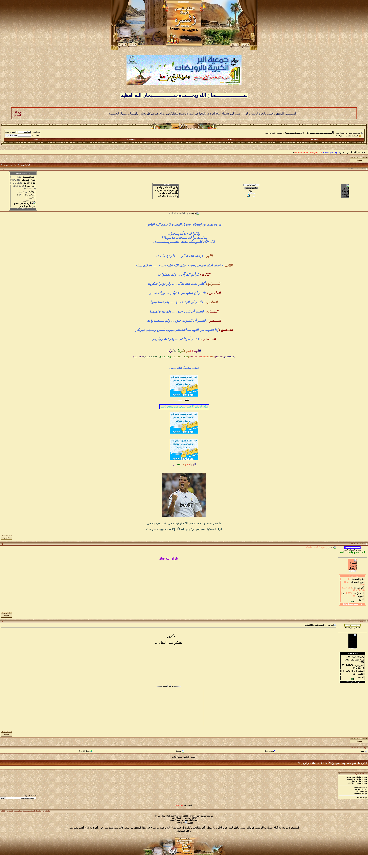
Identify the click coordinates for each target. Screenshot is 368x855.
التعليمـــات (314, 139)
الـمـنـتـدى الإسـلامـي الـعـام (273, 133)
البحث (36, 139)
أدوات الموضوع (25, 165)
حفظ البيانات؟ (10, 132)
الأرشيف (10, 811)
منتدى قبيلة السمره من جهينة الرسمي (348, 133)
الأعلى (3, 811)
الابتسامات (363, 789)
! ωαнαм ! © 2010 (190, 818)
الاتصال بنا (46, 811)
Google (178, 751)
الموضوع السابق (190, 757)
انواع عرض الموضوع (9, 165)
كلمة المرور (36, 135)
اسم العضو (36, 132)
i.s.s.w (190, 823)
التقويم (230, 139)
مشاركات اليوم (131, 139)
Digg (362, 751)
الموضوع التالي (177, 757)
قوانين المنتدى (362, 797)
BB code (361, 787)
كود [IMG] (363, 791)
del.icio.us (269, 751)
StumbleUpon (84, 751)
